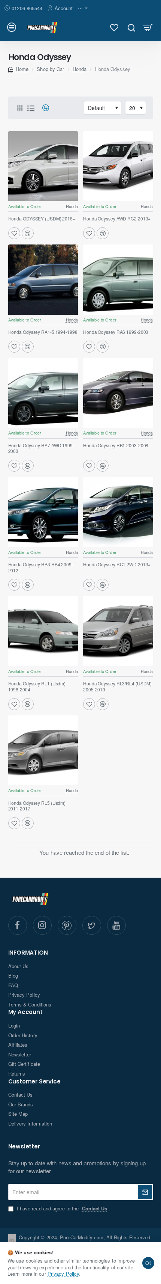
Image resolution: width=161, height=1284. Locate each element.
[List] (31, 107)
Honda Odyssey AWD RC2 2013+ (117, 219)
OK (148, 1263)
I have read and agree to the (61, 1208)
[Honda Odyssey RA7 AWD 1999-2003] (43, 393)
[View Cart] (148, 27)
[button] (14, 233)
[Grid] (19, 107)
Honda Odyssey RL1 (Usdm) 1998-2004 (37, 686)
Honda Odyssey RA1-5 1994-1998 (43, 332)
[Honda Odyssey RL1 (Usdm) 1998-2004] (43, 631)
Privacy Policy (63, 1273)
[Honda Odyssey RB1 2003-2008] (118, 393)
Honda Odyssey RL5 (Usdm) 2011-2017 (37, 806)
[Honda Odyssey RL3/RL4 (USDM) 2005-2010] (118, 631)
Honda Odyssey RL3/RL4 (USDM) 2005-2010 (117, 686)
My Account (25, 1012)
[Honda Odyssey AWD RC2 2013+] (118, 166)
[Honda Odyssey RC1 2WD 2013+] (118, 512)
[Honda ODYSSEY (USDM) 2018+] (43, 166)
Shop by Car (50, 68)
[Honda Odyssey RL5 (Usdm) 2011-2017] (43, 750)
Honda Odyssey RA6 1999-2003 (115, 332)
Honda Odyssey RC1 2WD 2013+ (117, 564)
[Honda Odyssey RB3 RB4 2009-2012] (43, 512)
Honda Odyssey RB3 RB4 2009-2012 (40, 567)
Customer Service (34, 1082)
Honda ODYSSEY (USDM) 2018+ (41, 219)
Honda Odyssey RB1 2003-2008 (115, 445)
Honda (80, 68)
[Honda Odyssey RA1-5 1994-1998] (43, 279)
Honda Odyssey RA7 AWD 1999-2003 (41, 448)
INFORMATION (28, 953)
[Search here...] (131, 27)
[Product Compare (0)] (43, 108)
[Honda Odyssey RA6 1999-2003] (118, 279)
